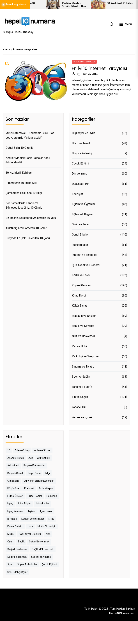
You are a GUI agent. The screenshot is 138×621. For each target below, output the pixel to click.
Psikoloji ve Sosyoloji (85, 356)
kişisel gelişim (15, 526)
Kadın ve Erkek (81, 275)
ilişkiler (32, 511)
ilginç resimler (15, 511)
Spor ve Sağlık (81, 376)
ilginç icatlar (42, 503)
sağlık (21, 541)
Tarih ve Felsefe (82, 387)
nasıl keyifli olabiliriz (30, 534)
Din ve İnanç (79, 173)
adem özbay (22, 450)
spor (10, 564)
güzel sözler (35, 496)
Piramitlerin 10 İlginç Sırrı (21, 183)
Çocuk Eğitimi (80, 163)
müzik (10, 534)
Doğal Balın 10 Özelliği (20, 147)
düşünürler (13, 488)
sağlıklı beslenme (17, 549)
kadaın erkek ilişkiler (32, 518)
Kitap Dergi (79, 295)
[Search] (111, 24)
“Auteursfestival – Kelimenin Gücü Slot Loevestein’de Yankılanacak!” (30, 135)
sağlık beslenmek (39, 541)
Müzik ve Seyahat (83, 326)
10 (8, 450)
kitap (51, 518)
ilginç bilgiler (24, 503)
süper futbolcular (27, 564)
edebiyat (29, 488)
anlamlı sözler (42, 450)
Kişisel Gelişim (81, 285)
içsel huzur (46, 511)
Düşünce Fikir (80, 183)
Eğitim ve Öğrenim (83, 204)
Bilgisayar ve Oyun (83, 133)
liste (30, 526)
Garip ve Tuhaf (81, 224)
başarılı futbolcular (34, 465)
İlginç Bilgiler (80, 244)
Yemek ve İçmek (82, 417)
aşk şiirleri (13, 465)
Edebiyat (77, 194)
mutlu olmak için (47, 526)
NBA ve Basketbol (83, 336)
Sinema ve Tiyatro (83, 366)
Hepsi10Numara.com (122, 613)
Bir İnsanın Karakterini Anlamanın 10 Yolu (31, 218)
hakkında (52, 496)
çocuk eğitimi (49, 564)
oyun (10, 541)
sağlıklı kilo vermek (43, 549)
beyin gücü (34, 473)
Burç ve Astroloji (82, 153)
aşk (30, 458)
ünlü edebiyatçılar (17, 572)
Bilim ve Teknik (81, 143)
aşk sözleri (43, 458)
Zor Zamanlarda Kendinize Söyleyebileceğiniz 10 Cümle (24, 205)
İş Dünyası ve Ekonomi (86, 265)
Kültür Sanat (79, 305)
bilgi (47, 473)
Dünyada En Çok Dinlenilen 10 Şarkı (28, 238)
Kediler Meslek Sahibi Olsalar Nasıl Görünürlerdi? (66, 5)
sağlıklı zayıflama (41, 556)
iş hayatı (12, 518)
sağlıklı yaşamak (17, 556)
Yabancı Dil (79, 407)
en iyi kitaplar (46, 488)
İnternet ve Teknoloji (84, 62)
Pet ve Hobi (79, 346)
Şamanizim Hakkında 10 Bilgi (24, 193)
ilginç (10, 503)
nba (48, 534)
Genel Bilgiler (80, 234)
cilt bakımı (13, 480)
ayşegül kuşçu (15, 458)
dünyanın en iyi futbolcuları (39, 480)
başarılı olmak (15, 473)
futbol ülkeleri (15, 496)
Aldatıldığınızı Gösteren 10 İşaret (26, 228)
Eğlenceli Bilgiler (82, 214)
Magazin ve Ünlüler (84, 315)
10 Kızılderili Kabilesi (112, 3)
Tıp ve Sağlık (80, 397)
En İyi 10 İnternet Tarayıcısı (99, 68)
